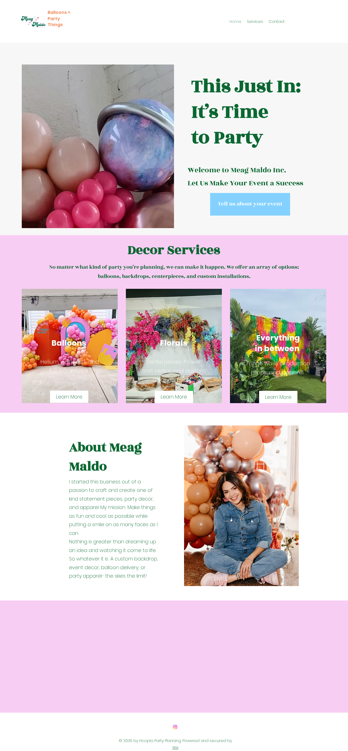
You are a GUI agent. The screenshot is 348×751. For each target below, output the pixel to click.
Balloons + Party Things (59, 18)
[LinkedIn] (175, 727)
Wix (175, 747)
